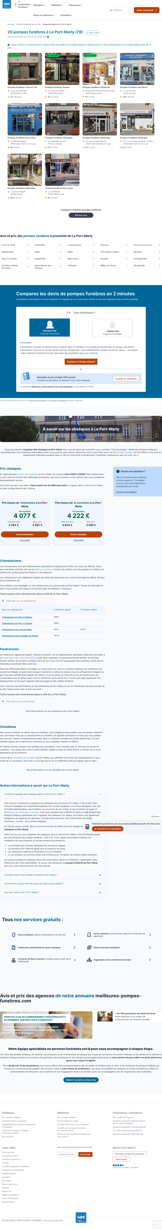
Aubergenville (140, 258)
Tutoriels (5, 1188)
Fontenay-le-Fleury (143, 245)
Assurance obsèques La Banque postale (129, 1127)
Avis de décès (8, 1136)
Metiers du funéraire (10, 1195)
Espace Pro (6, 1191)
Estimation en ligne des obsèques (130, 1154)
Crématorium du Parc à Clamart (17, 623)
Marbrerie (56, 5)
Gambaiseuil (8, 252)
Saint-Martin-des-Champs (43, 266)
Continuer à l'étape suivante (81, 361)
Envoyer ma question (126, 492)
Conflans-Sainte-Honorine (10, 266)
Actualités (65, 15)
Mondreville (139, 265)
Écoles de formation (10, 1198)
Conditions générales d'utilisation (15, 1166)
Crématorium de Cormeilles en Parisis (20, 636)
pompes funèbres (125, 452)
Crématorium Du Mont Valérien (17, 617)
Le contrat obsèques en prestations (127, 1130)
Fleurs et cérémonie (43, 15)
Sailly (37, 252)
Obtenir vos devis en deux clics (81, 1080)
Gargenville (40, 258)
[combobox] (120, 10)
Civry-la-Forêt (8, 245)
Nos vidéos (6, 1180)
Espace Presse (8, 1202)
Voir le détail (34, 540)
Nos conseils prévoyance (123, 1117)
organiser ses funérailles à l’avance (22, 812)
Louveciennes (74, 245)
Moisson (138, 252)
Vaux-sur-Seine (9, 258)
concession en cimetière (24, 757)
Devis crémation (78, 534)
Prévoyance (75, 5)
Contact (5, 1163)
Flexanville (40, 245)
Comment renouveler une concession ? (73, 1124)
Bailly (70, 252)
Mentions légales (9, 1173)
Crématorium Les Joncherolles (17, 629)
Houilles (104, 258)
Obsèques (38, 5)
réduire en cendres (43, 569)
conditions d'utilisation (58, 400)
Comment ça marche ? (11, 1159)
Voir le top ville (8, 1152)
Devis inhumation (24, 534)
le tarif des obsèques (28, 474)
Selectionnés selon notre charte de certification (28, 36)
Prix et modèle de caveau (67, 1121)
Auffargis (72, 265)
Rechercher (86, 1154)
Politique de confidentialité (13, 1170)
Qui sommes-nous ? (10, 1156)
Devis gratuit (121, 1159)
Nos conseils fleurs (9, 1184)
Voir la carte (93, 33)
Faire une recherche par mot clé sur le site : (74, 1148)
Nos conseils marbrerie (66, 1117)
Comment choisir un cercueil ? (14, 1121)
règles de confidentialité (37, 400)
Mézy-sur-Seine (108, 265)
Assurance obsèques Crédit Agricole (128, 1134)
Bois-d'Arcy (73, 258)
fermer (156, 816)
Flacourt (105, 245)
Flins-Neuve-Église (110, 252)
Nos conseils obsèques (11, 1117)
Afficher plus (81, 215)
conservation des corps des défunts (19, 657)
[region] (52, 622)
